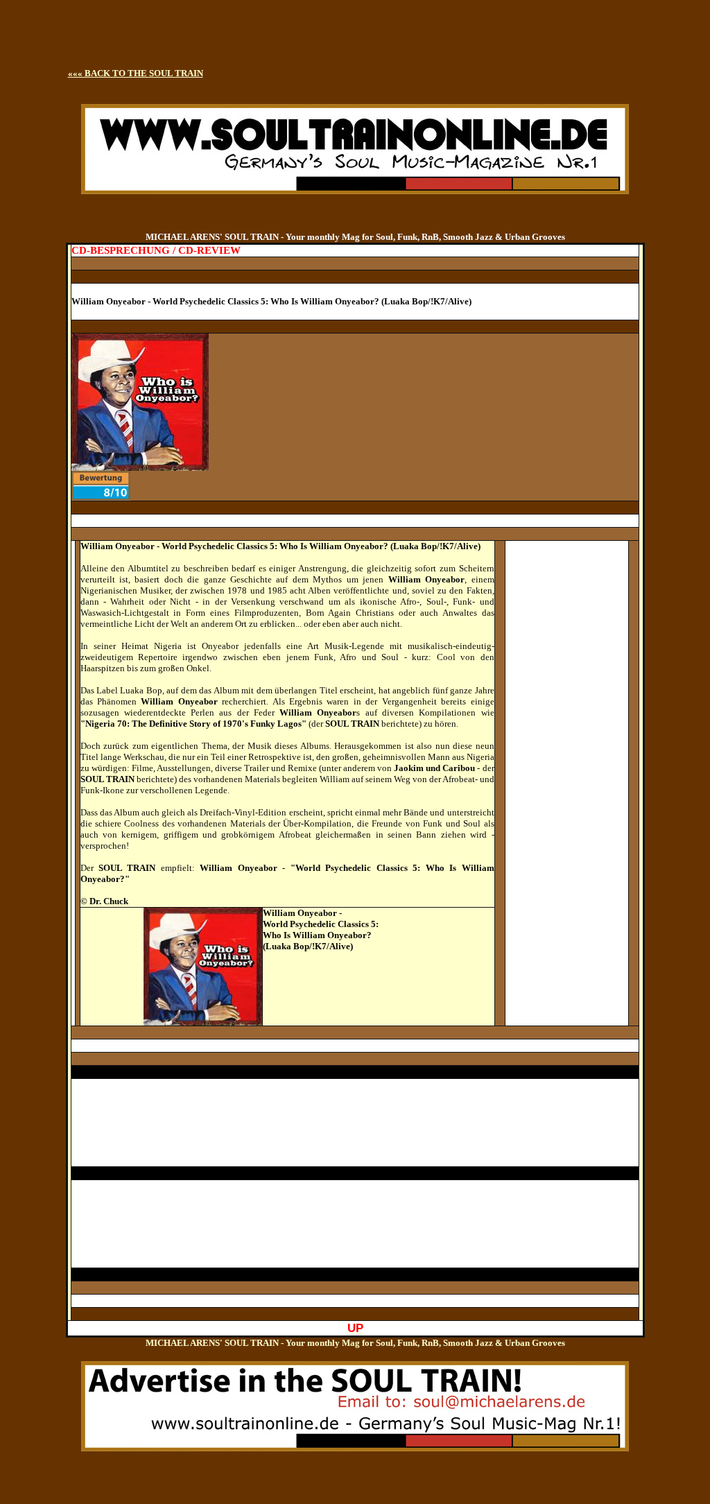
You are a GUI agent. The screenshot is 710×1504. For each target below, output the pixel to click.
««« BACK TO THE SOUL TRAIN (135, 73)
